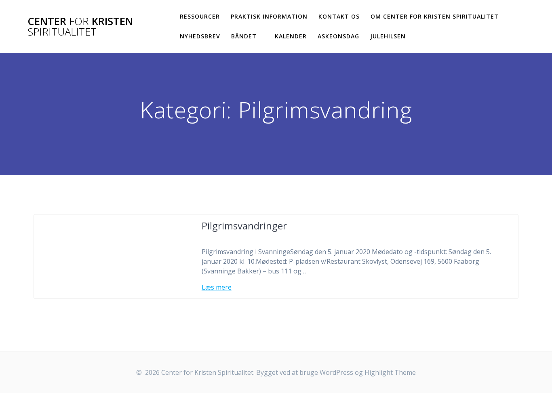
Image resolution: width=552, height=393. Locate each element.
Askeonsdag (338, 36)
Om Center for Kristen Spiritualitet (435, 16)
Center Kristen (80, 26)
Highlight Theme (390, 372)
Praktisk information (269, 16)
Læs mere (217, 287)
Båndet (244, 36)
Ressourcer (200, 16)
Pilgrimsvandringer (244, 225)
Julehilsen (388, 36)
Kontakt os (339, 16)
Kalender (291, 36)
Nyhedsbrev (200, 36)
